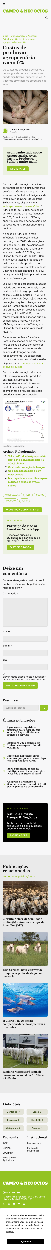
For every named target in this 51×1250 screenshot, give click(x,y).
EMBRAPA (8, 1152)
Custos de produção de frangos (26, 467)
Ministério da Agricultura (9, 1159)
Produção (10, 501)
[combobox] (21, 708)
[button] (4, 4)
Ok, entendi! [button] (25, 1241)
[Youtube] (19, 1203)
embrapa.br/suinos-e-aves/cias (21, 206)
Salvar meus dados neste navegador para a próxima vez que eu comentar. (24, 678)
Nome (7, 631)
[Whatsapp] (4, 1203)
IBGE (5, 1143)
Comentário (10, 593)
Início (5, 36)
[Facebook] (14, 1203)
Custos (40, 495)
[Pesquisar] (44, 708)
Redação (13, 132)
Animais (32, 36)
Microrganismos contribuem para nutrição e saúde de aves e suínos (27, 482)
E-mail (7, 645)
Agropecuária (12, 495)
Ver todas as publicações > (19, 876)
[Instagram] (9, 1203)
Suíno (24, 501)
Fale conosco (34, 1143)
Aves (28, 495)
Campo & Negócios (20, 129)
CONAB (6, 1148)
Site (5, 659)
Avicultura (8, 39)
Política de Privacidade (33, 1149)
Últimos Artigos (17, 36)
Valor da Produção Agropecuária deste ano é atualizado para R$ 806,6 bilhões (27, 460)
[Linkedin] (24, 1203)
